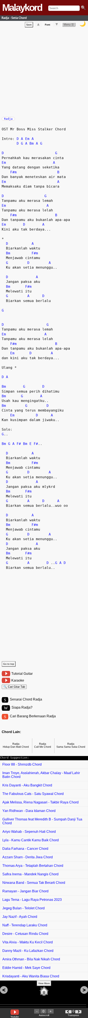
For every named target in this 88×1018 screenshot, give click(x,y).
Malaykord (22, 7)
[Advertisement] (44, 71)
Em (27, 139)
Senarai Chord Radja (26, 699)
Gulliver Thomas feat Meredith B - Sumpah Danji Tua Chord (42, 821)
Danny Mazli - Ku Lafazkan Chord (27, 951)
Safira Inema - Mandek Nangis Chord (30, 874)
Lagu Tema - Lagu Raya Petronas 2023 (32, 899)
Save (29, 24)
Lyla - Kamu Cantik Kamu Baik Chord (30, 840)
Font (47, 24)
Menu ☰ (69, 24)
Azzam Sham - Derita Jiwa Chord (27, 857)
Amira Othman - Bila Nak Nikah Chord (31, 959)
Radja (8, 118)
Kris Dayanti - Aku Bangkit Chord (27, 785)
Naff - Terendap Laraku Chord (24, 925)
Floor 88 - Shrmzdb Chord (22, 764)
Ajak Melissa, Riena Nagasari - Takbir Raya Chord (40, 802)
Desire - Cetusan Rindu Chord (25, 933)
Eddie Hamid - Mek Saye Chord (26, 968)
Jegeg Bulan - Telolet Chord (23, 908)
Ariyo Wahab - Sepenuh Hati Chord (29, 831)
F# (19, 444)
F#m (13, 172)
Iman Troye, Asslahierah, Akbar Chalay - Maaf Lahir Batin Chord (41, 775)
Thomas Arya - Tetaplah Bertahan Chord (32, 865)
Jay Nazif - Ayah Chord (19, 916)
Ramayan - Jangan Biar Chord (25, 891)
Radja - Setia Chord (14, 18)
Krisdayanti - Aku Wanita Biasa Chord (30, 976)
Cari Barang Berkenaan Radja (33, 716)
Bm (31, 143)
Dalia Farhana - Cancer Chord (25, 848)
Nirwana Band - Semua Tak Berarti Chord (33, 882)
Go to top (8, 664)
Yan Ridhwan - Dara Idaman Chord (29, 811)
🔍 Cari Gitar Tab (14, 686)
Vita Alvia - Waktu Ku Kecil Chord (27, 942)
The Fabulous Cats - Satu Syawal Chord (33, 794)
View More (44, 983)
